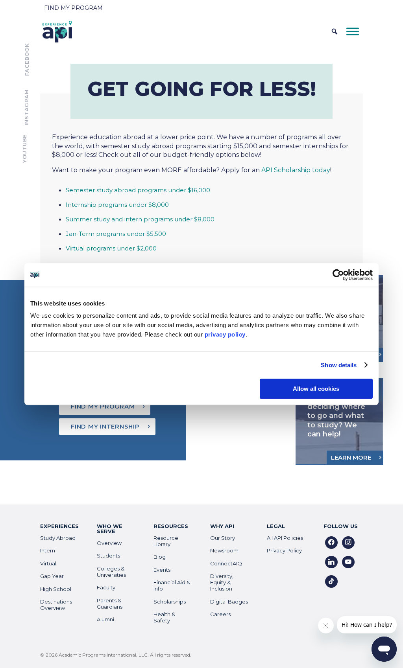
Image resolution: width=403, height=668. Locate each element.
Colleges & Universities (111, 571)
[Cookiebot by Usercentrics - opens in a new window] (338, 275)
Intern (47, 550)
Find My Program (73, 7)
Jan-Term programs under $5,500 (116, 233)
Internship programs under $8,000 (117, 204)
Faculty (106, 587)
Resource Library (165, 541)
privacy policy (225, 334)
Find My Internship (105, 426)
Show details (339, 365)
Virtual (48, 563)
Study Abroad (58, 538)
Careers (220, 614)
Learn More (351, 457)
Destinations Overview (56, 604)
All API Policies (285, 538)
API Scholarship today (295, 170)
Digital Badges (229, 601)
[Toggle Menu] (352, 31)
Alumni (105, 619)
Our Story (222, 538)
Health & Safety (164, 617)
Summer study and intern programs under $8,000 (140, 219)
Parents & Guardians (109, 603)
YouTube (24, 148)
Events (161, 570)
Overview (109, 543)
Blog (159, 557)
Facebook (27, 59)
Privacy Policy (284, 550)
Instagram (26, 108)
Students (108, 555)
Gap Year (52, 576)
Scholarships (169, 601)
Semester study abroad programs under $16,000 (138, 190)
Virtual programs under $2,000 (111, 248)
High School (55, 589)
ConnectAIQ (226, 563)
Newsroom (224, 550)
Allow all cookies (316, 388)
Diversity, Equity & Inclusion (221, 582)
